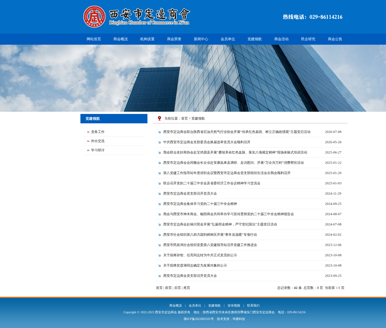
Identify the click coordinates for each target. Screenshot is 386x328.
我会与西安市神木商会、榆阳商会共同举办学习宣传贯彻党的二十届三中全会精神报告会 (228, 214)
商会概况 (120, 39)
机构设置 (147, 39)
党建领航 (255, 39)
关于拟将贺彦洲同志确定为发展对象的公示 (195, 265)
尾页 (186, 288)
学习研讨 (98, 150)
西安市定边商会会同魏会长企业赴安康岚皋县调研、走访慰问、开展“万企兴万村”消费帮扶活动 (233, 162)
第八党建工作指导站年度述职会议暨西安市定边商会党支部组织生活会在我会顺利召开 (227, 173)
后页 (177, 288)
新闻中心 (201, 39)
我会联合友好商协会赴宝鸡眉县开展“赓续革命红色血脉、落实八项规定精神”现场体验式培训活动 (235, 152)
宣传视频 (234, 305)
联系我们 (253, 305)
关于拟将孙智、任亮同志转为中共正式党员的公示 (200, 255)
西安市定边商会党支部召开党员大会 (190, 193)
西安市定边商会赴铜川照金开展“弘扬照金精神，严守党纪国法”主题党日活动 (220, 224)
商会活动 (281, 39)
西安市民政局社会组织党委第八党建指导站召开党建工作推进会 (210, 245)
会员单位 (228, 39)
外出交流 (98, 141)
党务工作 (98, 132)
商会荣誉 (174, 39)
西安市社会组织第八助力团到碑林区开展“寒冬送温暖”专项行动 (210, 234)
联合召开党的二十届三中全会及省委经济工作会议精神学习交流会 (211, 183)
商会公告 (335, 39)
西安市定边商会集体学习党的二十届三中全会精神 (200, 204)
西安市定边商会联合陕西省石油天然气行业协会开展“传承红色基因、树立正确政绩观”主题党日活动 (236, 132)
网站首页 (94, 39)
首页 (184, 118)
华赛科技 (239, 319)
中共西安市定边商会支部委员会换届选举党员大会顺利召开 (206, 142)
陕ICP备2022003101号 (199, 319)
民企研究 (308, 39)
